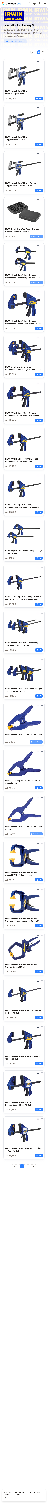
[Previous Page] (18, 1166)
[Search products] (29, 3)
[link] (14, 1166)
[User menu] (39, 3)
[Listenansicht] (42, 52)
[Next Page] (30, 1166)
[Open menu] (44, 3)
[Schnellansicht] (38, 61)
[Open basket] (34, 3)
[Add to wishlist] (42, 61)
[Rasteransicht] (38, 52)
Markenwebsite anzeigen (14, 41)
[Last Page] (34, 1166)
